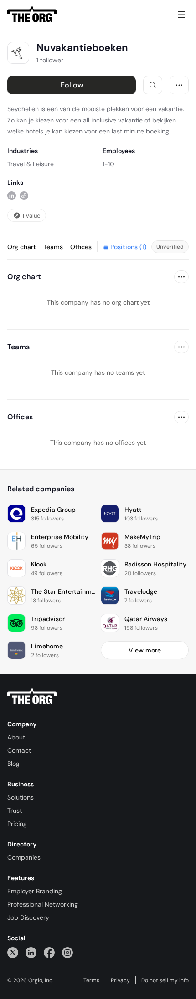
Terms (91, 980)
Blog (13, 763)
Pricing (17, 824)
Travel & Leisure (30, 164)
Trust (14, 810)
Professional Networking (42, 904)
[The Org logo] (32, 696)
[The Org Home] (32, 14)
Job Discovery (28, 917)
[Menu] (181, 14)
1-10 (108, 164)
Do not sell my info (165, 980)
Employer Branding (34, 891)
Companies (24, 857)
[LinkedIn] (31, 952)
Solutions (20, 797)
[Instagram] (67, 952)
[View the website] (24, 195)
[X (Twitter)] (12, 952)
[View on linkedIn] (11, 195)
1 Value (31, 215)
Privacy (120, 980)
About (16, 737)
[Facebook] (49, 952)
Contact (19, 750)
